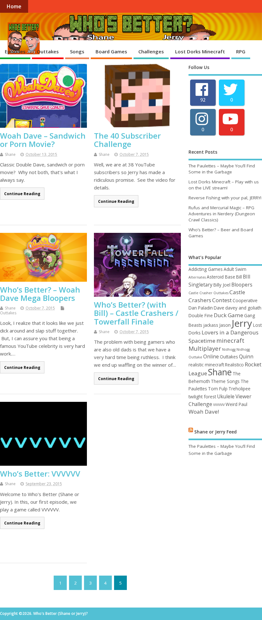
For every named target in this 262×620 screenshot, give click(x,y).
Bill (239, 277)
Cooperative (245, 300)
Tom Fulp (217, 389)
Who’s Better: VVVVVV (40, 473)
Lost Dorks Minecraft (200, 51)
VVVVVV (219, 404)
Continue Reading (22, 193)
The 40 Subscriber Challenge (127, 139)
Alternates (197, 277)
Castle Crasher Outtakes (208, 293)
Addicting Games (206, 269)
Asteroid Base (221, 277)
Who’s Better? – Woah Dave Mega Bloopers (40, 293)
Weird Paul (236, 404)
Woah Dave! (204, 411)
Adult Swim (235, 269)
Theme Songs (225, 381)
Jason (225, 325)
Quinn (246, 356)
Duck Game (228, 315)
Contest (222, 300)
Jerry (242, 323)
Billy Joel (221, 285)
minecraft (230, 340)
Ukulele (226, 396)
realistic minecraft (206, 365)
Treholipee (239, 389)
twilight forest (202, 397)
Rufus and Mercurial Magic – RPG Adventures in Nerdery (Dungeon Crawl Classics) (222, 214)
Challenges (151, 51)
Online (211, 356)
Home (13, 6)
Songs (77, 51)
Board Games (111, 51)
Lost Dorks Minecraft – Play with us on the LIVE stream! (224, 185)
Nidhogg (228, 349)
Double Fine (201, 315)
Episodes (15, 51)
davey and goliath (243, 308)
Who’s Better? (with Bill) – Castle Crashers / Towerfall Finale (136, 313)
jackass (210, 325)
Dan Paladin (201, 308)
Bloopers (241, 284)
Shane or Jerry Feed (215, 432)
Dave (219, 308)
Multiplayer (205, 348)
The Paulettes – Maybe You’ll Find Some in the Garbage (222, 169)
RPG (240, 51)
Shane (10, 154)
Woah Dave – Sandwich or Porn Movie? (43, 139)
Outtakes (48, 51)
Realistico (234, 365)
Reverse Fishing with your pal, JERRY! (225, 198)
